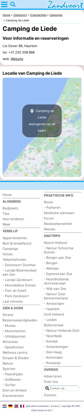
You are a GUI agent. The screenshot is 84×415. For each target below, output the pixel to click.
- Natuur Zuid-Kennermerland (56, 296)
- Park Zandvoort (16, 296)
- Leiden (50, 320)
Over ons (51, 382)
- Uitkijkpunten (14, 336)
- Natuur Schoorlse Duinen (58, 250)
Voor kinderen (13, 219)
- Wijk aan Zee (55, 289)
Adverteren (53, 376)
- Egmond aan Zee (58, 274)
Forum (49, 218)
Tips (6, 213)
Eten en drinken (15, 390)
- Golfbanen (12, 379)
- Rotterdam (53, 357)
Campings (10, 249)
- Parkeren (52, 207)
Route (48, 202)
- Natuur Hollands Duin (61, 330)
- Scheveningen (56, 347)
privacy (55, 406)
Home (7, 195)
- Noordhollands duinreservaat (56, 281)
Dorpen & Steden (16, 358)
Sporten (9, 369)
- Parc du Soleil (14, 291)
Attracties (10, 342)
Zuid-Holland (54, 314)
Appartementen (15, 238)
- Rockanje (52, 363)
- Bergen (51, 263)
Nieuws (49, 229)
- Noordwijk (53, 336)
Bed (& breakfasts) (17, 243)
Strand (8, 315)
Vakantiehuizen (14, 259)
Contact (50, 395)
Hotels (8, 254)
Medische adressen (59, 213)
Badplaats (10, 208)
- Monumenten (14, 331)
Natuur (8, 363)
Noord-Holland (55, 243)
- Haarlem (51, 309)
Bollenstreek (54, 325)
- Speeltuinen (13, 347)
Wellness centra (15, 352)
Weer (7, 224)
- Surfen (9, 385)
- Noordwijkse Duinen (19, 285)
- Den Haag (53, 352)
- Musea (9, 325)
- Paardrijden (13, 374)
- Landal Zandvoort (18, 280)
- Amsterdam (54, 303)
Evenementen (13, 396)
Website (17, 59)
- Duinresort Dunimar (19, 265)
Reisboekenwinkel (58, 224)
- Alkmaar (51, 268)
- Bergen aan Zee (57, 258)
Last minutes (13, 301)
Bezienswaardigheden (20, 320)
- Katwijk (51, 341)
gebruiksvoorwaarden (37, 406)
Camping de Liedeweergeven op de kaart (42, 121)
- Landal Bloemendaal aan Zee (20, 272)
